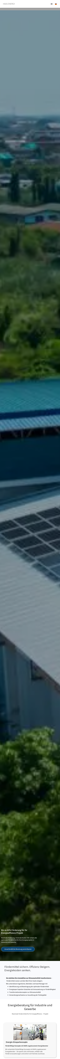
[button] (51, 3)
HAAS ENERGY (9, 3)
